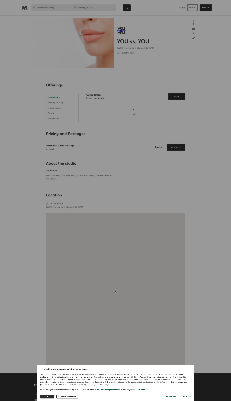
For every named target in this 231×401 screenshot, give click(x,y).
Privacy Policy (140, 390)
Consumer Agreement (108, 390)
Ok (47, 396)
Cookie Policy (185, 396)
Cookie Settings (67, 396)
